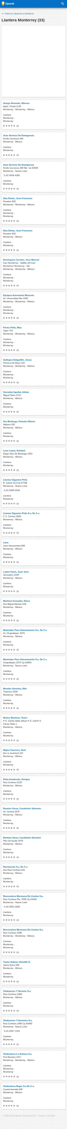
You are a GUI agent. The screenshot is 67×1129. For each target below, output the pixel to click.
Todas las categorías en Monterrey (19, 14)
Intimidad (51, 1116)
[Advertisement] (33, 61)
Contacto (41, 1116)
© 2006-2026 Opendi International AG (19, 1116)
